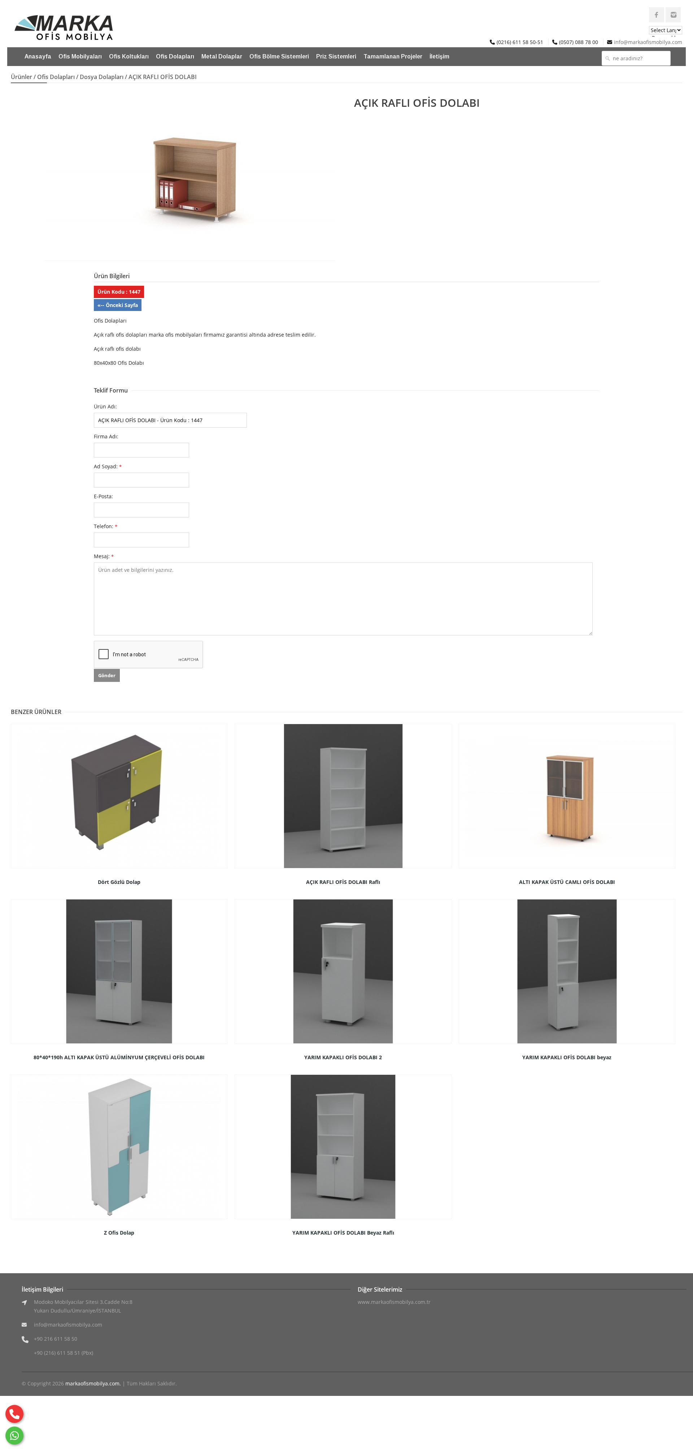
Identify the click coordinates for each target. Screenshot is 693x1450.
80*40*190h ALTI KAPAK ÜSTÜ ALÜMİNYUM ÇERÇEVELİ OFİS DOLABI (119, 1057)
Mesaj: (104, 556)
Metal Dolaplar (221, 56)
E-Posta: (103, 496)
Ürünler (21, 77)
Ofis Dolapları (175, 56)
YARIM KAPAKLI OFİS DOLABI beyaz (566, 1057)
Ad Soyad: (108, 466)
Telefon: (105, 526)
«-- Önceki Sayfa (117, 305)
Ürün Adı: (105, 406)
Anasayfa (38, 56)
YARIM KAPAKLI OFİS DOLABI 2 (343, 1057)
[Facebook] (656, 14)
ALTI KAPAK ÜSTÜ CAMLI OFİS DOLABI (567, 882)
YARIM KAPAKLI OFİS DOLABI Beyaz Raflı (343, 1232)
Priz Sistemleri (336, 56)
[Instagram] (673, 14)
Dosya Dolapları (101, 77)
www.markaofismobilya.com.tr (394, 1301)
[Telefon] (14, 1414)
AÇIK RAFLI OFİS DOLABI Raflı (343, 882)
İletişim (439, 56)
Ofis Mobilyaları (80, 56)
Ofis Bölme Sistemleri (279, 56)
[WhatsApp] (14, 1436)
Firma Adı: (106, 436)
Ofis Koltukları (129, 56)
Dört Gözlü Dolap (119, 882)
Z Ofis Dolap (119, 1232)
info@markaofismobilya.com (648, 42)
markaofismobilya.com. (93, 1383)
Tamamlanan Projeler (392, 56)
